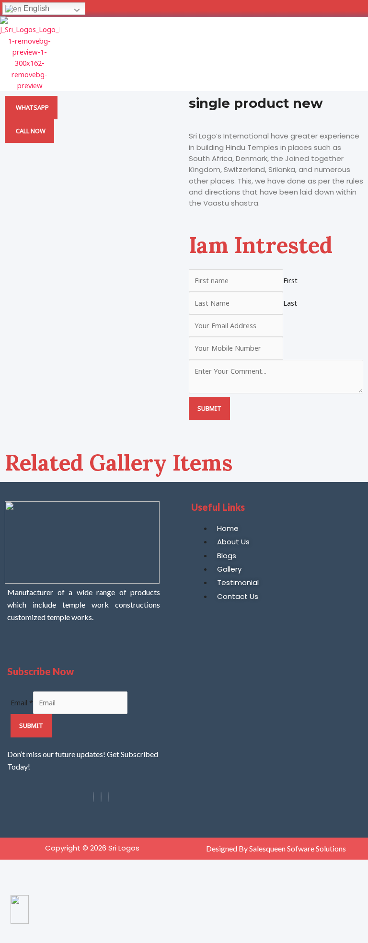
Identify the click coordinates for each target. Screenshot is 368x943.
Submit (209, 408)
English (35, 8)
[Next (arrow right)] (27, 885)
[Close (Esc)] (66, 868)
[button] (359, 54)
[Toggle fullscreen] (27, 868)
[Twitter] (108, 797)
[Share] (47, 868)
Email (22, 702)
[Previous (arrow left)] (8, 885)
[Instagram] (101, 797)
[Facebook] (93, 797)
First (290, 280)
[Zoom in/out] (8, 868)
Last (290, 303)
